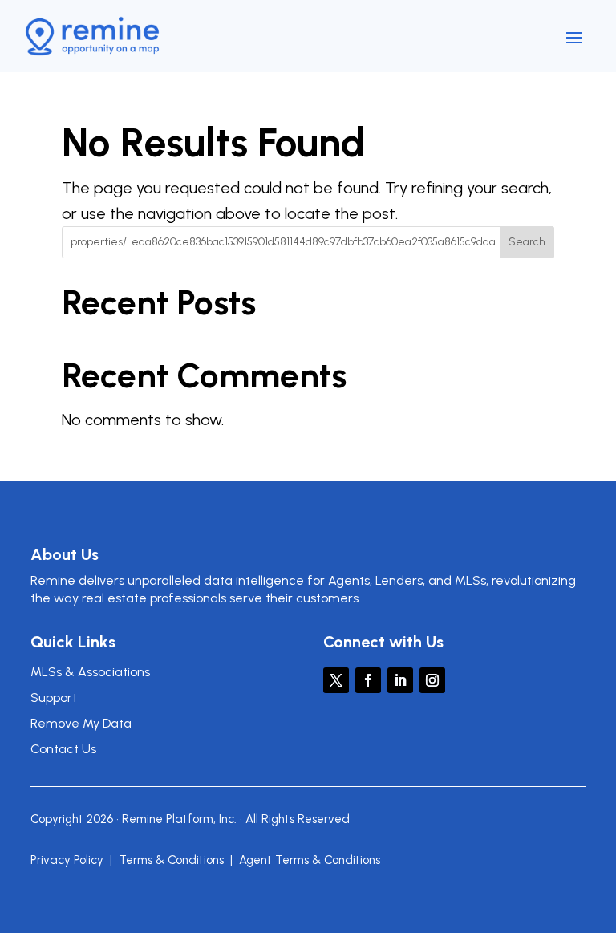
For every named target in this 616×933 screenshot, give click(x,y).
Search (527, 242)
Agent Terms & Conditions (309, 860)
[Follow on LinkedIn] (400, 680)
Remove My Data (81, 723)
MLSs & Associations (90, 671)
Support (53, 697)
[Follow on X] (336, 680)
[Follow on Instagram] (432, 680)
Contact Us (63, 749)
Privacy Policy (66, 860)
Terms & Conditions (171, 860)
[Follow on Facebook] (368, 680)
